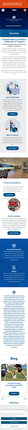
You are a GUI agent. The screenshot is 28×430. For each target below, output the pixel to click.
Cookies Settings (14, 426)
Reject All (14, 418)
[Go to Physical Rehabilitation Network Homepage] (16, 10)
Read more (15, 394)
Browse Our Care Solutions (13, 26)
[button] (25, 10)
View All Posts (14, 403)
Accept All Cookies (14, 422)
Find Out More (12, 148)
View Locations (14, 233)
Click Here (12, 114)
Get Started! (9, 194)
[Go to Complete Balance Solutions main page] (14, 18)
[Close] (26, 411)
